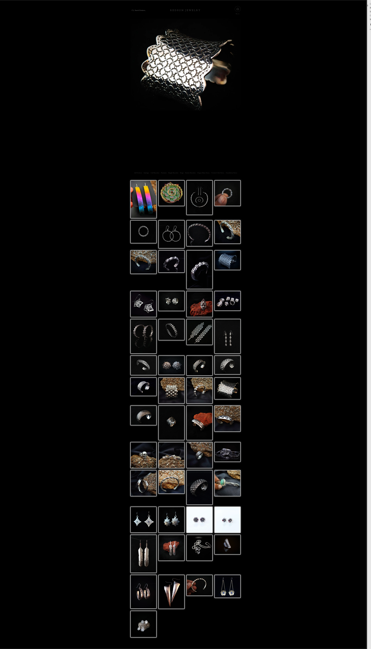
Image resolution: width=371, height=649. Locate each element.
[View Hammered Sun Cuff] (228, 424)
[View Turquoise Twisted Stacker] (228, 488)
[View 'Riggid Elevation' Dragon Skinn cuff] (143, 367)
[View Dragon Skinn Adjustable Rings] (228, 305)
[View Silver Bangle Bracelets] (228, 456)
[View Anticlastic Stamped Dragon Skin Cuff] (143, 392)
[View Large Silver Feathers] (143, 555)
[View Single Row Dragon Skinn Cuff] (143, 337)
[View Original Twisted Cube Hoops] (171, 235)
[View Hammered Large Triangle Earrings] (171, 593)
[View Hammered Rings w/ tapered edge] (171, 456)
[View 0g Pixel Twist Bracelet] (200, 270)
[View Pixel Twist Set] (200, 200)
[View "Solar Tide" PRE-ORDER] (143, 200)
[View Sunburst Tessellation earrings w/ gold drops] (171, 521)
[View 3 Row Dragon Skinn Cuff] (200, 367)
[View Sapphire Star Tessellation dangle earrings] (143, 521)
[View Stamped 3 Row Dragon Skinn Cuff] (228, 367)
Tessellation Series (231, 173)
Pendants (164, 173)
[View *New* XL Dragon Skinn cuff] (200, 392)
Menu (367, 5)
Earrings (146, 173)
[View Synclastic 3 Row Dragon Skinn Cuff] (200, 488)
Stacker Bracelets (190, 173)
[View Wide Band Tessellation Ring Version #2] (171, 424)
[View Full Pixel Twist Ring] (143, 235)
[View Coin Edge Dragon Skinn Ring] (200, 305)
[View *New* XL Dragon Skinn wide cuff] (171, 392)
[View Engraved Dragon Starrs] (143, 305)
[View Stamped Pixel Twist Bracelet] (228, 235)
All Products (138, 173)
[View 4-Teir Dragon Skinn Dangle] (228, 337)
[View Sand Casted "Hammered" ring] (200, 456)
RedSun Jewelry (185, 10)
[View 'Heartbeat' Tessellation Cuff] (200, 424)
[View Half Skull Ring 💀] (143, 456)
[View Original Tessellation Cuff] (228, 392)
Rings (181, 173)
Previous (134, 91)
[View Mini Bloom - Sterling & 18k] (228, 521)
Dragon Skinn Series (203, 173)
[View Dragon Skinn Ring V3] (171, 305)
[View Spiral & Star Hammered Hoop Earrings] (143, 593)
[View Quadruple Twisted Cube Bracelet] (200, 235)
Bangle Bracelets (173, 173)
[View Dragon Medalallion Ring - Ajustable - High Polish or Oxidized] (171, 367)
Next (237, 91)
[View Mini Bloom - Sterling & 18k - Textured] (200, 521)
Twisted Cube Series (217, 173)
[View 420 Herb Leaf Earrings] (143, 625)
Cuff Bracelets (154, 173)
